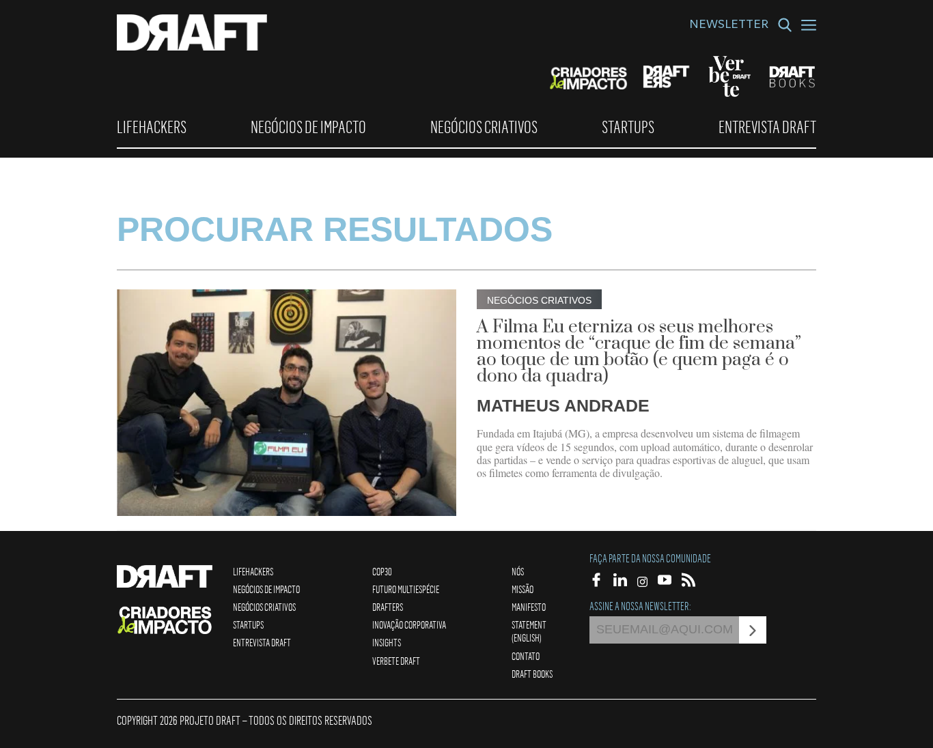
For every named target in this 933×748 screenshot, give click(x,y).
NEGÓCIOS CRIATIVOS (484, 127)
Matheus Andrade (563, 405)
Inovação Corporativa (409, 624)
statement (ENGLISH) (529, 631)
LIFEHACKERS (151, 127)
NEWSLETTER (728, 26)
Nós (518, 571)
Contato (526, 656)
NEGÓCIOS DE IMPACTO (308, 127)
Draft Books (532, 673)
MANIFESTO (529, 607)
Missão (522, 589)
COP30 (382, 571)
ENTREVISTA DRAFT (767, 127)
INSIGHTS (386, 642)
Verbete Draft (396, 660)
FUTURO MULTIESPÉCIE (405, 589)
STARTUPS (628, 127)
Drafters (387, 607)
